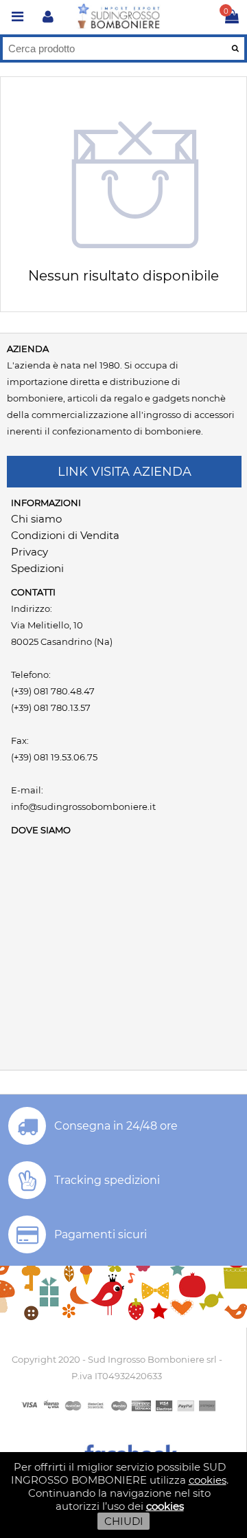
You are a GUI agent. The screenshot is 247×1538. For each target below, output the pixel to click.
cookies (207, 1479)
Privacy (29, 551)
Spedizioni (37, 568)
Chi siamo (36, 518)
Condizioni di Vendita (65, 535)
